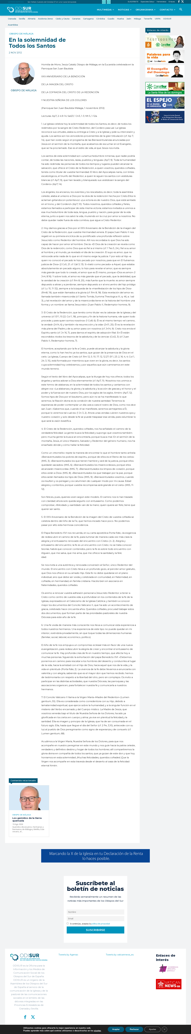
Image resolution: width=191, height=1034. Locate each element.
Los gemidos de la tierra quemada (27, 819)
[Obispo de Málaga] (23, 73)
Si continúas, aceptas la (90, 923)
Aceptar (116, 1029)
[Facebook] (179, 2)
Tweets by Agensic (68, 954)
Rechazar (134, 1029)
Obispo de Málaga (21, 34)
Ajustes (152, 1029)
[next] (109, 2)
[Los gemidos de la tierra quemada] (29, 797)
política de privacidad (100, 923)
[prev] (104, 2)
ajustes (97, 1030)
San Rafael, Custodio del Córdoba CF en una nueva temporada (52, 2)
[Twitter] (182, 2)
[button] (180, 9)
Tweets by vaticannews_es (120, 954)
